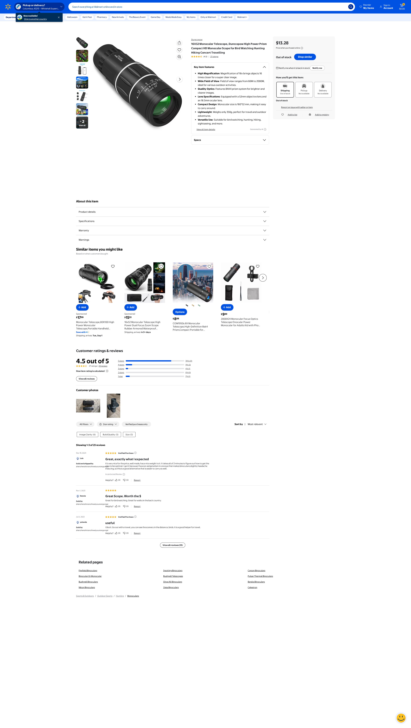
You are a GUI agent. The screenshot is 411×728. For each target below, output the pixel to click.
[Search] (350, 6)
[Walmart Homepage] (8, 7)
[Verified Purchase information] (135, 453)
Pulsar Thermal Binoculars (260, 576)
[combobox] (211, 7)
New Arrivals (118, 17)
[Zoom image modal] (179, 57)
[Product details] (265, 211)
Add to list (292, 114)
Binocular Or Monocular (90, 576)
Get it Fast (87, 17)
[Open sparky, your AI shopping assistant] (401, 718)
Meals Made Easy (174, 17)
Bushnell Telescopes (173, 576)
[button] (367, 7)
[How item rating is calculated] (107, 371)
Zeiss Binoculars (171, 587)
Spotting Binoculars (172, 570)
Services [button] (32, 17)
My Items (191, 17)
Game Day (155, 17)
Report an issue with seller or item (297, 107)
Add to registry (322, 114)
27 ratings (214, 57)
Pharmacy (102, 17)
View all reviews (87, 378)
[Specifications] (265, 221)
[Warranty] (265, 230)
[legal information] (302, 48)
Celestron (252, 587)
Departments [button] (12, 17)
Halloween (72, 17)
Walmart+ (242, 17)
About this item (87, 201)
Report (137, 480)
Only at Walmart (208, 17)
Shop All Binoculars (172, 581)
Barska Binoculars (256, 581)
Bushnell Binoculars (88, 581)
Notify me (317, 68)
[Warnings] (265, 239)
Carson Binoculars (256, 570)
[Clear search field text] (343, 7)
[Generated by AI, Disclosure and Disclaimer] (265, 129)
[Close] (59, 17)
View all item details (206, 129)
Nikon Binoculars (87, 587)
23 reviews (103, 366)
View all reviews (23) (173, 545)
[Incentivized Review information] (123, 474)
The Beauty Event (137, 17)
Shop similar (305, 56)
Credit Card (226, 17)
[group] (204, 56)
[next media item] (180, 79)
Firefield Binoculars (88, 570)
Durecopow (196, 39)
